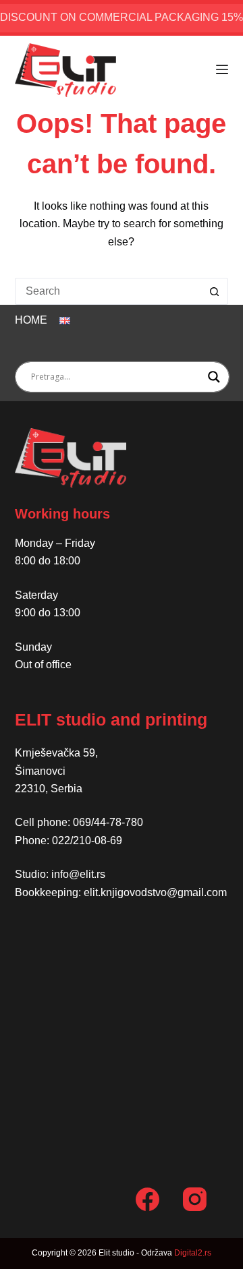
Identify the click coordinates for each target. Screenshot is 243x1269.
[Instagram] (195, 1199)
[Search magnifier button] (214, 376)
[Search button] (214, 291)
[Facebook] (147, 1199)
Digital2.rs (192, 1253)
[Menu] (222, 69)
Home (31, 320)
